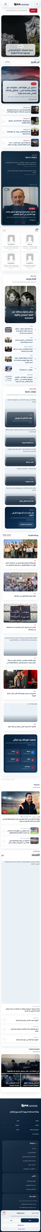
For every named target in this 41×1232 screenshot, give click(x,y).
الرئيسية (37, 1121)
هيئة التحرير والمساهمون (29, 1156)
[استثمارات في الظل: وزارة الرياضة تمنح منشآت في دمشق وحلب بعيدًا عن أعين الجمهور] (34, 840)
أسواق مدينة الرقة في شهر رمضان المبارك (27, 1039)
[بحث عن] (37, 4)
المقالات (37, 1125)
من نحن (34, 1148)
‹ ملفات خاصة (32, 1165)
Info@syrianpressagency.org (28, 1204)
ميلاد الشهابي (35, 817)
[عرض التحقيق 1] (8, 189)
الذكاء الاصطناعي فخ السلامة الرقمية (13, 1084)
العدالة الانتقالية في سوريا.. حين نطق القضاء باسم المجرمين (23, 350)
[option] (20, 36)
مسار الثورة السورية (28, 442)
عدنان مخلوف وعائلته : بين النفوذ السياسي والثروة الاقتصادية (22, 315)
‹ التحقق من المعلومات (29, 1169)
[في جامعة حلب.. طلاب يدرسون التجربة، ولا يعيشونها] (20, 1063)
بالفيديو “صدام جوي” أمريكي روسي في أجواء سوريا (22, 726)
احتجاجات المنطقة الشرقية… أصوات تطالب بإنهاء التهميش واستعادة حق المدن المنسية (23, 360)
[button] (3, 1213)
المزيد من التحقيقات (33, 184)
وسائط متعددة (35, 1134)
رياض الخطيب (29, 244)
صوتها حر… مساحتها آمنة (20, 53)
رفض (11, 1220)
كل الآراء (4, 230)
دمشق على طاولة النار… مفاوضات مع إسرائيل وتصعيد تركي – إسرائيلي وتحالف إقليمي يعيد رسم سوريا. (20, 90)
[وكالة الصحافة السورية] (21, 4)
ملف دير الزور (30, 462)
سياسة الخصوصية (31, 1185)
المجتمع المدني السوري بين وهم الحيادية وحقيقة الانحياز (29, 266)
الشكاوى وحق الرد (31, 1189)
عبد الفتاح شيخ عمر (11, 244)
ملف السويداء (29, 481)
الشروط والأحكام (31, 1181)
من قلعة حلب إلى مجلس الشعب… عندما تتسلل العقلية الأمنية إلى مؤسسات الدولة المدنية (11, 247)
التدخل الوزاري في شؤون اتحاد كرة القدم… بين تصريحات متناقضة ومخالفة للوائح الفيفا (18, 833)
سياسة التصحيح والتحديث (29, 1161)
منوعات (17, 1130)
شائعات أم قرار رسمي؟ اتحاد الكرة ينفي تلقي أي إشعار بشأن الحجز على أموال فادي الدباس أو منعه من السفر (21, 820)
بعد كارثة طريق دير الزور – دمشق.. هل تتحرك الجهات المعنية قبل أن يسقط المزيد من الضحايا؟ (24, 331)
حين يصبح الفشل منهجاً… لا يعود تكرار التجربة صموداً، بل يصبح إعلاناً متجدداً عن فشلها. (11, 266)
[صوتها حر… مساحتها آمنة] (20, 36)
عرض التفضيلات (20, 1225)
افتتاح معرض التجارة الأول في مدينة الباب (25, 596)
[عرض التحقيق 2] (5, 189)
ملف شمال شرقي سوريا (26, 501)
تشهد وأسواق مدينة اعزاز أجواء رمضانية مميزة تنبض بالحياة (24, 1030)
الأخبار (18, 1121)
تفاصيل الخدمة (21, 1229)
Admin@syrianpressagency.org (28, 1207)
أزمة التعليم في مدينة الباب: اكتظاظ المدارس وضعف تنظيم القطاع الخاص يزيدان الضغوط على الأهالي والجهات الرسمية (20, 214)
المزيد (2, 855)
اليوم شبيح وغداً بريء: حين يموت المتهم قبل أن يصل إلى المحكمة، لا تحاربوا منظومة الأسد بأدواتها (15, 10)
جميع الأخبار (7, 62)
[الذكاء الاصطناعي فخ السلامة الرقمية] (10, 1080)
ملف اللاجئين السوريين (23, 418)
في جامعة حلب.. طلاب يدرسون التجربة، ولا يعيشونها (23, 1071)
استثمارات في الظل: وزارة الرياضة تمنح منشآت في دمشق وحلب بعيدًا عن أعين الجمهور (18, 842)
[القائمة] (5, 4)
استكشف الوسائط (7, 535)
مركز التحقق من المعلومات (26, 524)
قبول (30, 1220)
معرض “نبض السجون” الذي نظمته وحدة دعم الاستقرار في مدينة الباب (21, 628)
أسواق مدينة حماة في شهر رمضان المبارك (27, 1020)
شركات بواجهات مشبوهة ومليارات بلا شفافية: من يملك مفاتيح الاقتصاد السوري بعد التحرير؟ (23, 1010)
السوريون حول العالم (34, 1130)
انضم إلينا (17, 1125)
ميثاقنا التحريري (32, 1152)
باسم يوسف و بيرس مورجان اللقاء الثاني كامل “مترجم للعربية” (21, 694)
